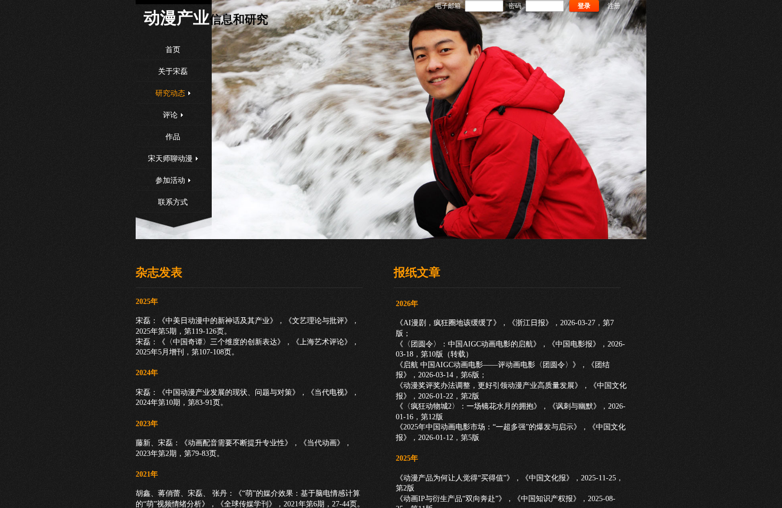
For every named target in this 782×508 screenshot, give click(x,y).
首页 (172, 50)
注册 (614, 6)
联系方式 (173, 202)
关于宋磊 (173, 71)
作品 (172, 137)
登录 (584, 6)
